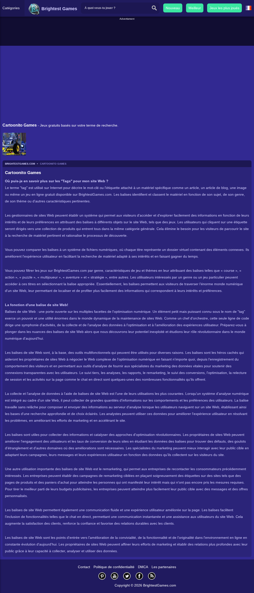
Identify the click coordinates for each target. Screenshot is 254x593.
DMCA (143, 567)
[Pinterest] (102, 576)
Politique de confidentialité (114, 567)
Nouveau (173, 8)
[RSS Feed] (151, 576)
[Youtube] (114, 576)
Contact (84, 567)
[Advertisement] (127, 32)
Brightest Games (58, 8)
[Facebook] (139, 576)
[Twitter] (127, 576)
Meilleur (195, 8)
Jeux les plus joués (224, 8)
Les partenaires (164, 567)
